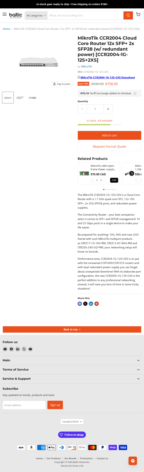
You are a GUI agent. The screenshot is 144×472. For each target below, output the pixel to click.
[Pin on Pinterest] (96, 304)
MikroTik (86, 66)
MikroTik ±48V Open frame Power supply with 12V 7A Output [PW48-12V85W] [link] (102, 167)
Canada (70, 421)
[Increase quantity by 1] (108, 108)
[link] (84, 173)
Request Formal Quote (109, 146)
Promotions (86, 458)
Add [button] (114, 179)
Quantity (83, 101)
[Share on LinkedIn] (91, 304)
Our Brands (70, 458)
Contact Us (102, 458)
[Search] (128, 15)
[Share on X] (85, 304)
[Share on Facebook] (80, 304)
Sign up (55, 405)
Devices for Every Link (72, 465)
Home (6, 28)
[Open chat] (133, 461)
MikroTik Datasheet (107, 77)
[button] (93, 180)
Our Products (54, 458)
